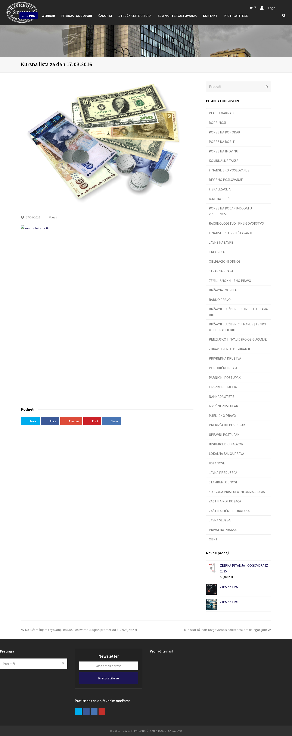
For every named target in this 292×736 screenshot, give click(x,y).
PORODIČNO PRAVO (224, 368)
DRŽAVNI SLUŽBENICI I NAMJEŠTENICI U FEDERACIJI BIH (237, 327)
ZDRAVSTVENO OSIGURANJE (230, 349)
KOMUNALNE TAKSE (224, 160)
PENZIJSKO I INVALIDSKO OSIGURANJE (238, 339)
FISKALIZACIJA (220, 189)
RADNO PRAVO (220, 299)
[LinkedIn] (94, 711)
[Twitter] (78, 711)
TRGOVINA (217, 252)
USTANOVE (217, 463)
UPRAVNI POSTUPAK (224, 434)
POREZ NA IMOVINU (223, 151)
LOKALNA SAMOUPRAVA (226, 453)
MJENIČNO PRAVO (222, 415)
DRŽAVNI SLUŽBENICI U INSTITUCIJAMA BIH (238, 312)
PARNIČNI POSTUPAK (225, 377)
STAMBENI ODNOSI (223, 482)
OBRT (213, 539)
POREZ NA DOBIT (222, 141)
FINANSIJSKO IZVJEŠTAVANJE (231, 233)
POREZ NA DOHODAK (224, 132)
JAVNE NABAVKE (221, 242)
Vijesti (53, 217)
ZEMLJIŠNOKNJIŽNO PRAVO (230, 280)
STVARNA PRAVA (221, 271)
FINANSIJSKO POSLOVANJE (229, 170)
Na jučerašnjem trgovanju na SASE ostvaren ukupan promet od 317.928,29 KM (81, 630)
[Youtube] (102, 711)
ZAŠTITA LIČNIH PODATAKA (229, 511)
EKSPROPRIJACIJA (223, 387)
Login (271, 8)
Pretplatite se (108, 678)
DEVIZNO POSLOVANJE (226, 179)
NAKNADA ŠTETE (221, 396)
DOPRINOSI (217, 122)
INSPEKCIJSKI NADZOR (226, 444)
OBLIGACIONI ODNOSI (225, 261)
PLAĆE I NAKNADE (222, 113)
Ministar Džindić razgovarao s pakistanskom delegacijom (225, 630)
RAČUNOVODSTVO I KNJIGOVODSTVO (236, 223)
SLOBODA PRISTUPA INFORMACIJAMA (237, 492)
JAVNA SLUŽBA (220, 520)
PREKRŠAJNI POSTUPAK (227, 425)
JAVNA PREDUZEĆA (223, 472)
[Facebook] (86, 711)
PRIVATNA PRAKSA (223, 530)
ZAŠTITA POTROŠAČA (225, 501)
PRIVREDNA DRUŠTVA (225, 358)
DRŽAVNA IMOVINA (223, 290)
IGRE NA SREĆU (220, 199)
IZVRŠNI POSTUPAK (223, 406)
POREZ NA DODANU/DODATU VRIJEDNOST (230, 211)
